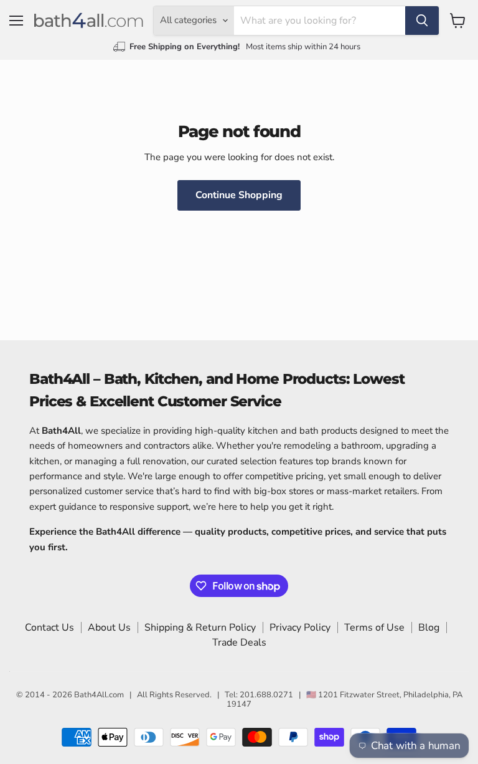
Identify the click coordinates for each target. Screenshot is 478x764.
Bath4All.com (99, 694)
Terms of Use (374, 627)
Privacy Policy (299, 627)
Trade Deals (239, 642)
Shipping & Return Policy (200, 627)
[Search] (422, 20)
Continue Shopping (239, 195)
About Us (109, 627)
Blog (428, 627)
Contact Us (49, 627)
